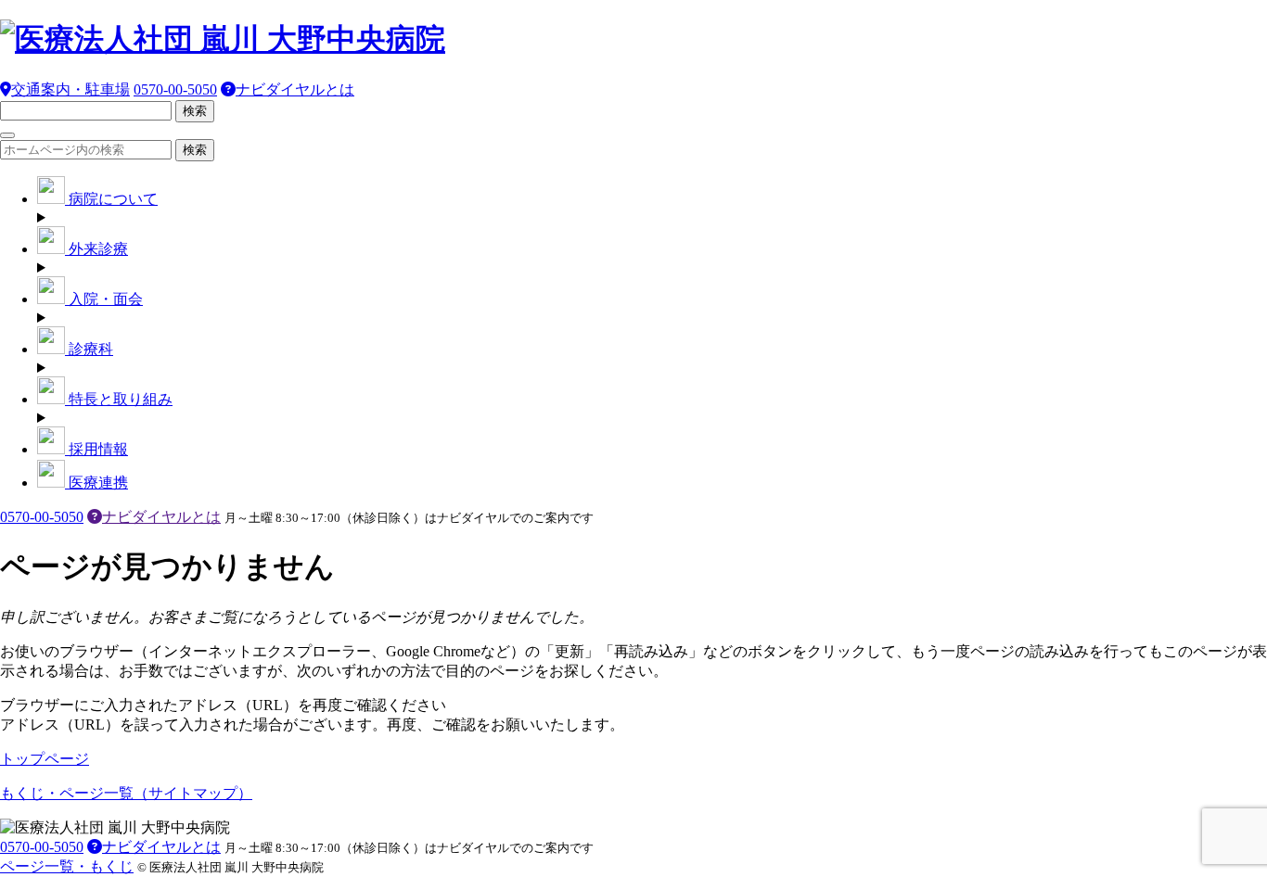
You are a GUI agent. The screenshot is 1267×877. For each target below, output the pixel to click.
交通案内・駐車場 (70, 89)
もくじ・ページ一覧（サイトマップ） (126, 793)
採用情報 (96, 449)
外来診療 (96, 249)
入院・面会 (104, 299)
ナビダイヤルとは (295, 89)
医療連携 (96, 482)
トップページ (44, 759)
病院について (111, 199)
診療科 (89, 349)
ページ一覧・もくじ (67, 866)
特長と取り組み (119, 399)
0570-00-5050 (175, 89)
